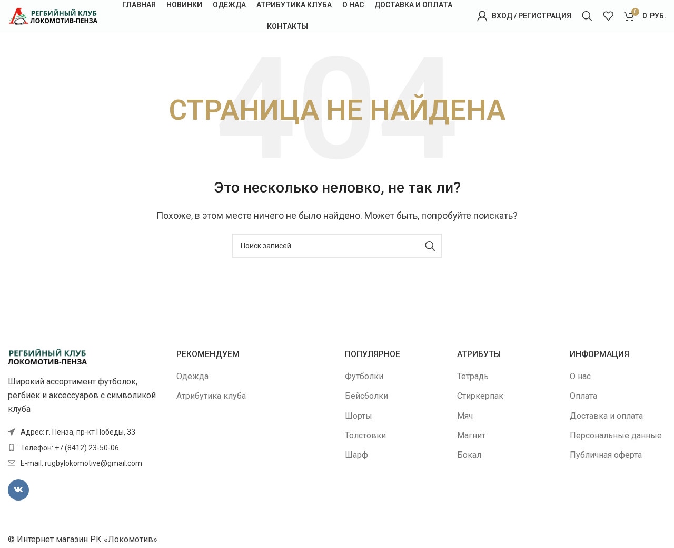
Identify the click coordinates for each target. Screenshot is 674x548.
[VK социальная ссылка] (18, 490)
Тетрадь (473, 376)
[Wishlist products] (608, 15)
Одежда (192, 376)
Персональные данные (616, 435)
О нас (580, 376)
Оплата (583, 396)
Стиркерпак (480, 396)
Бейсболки (366, 396)
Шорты (358, 416)
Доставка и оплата (606, 416)
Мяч (465, 416)
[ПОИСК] (430, 246)
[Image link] (47, 356)
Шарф (356, 455)
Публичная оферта (606, 455)
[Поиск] (587, 15)
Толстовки (365, 435)
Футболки (364, 376)
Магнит (471, 435)
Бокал (469, 455)
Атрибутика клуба (211, 396)
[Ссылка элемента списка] (84, 448)
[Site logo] (52, 15)
